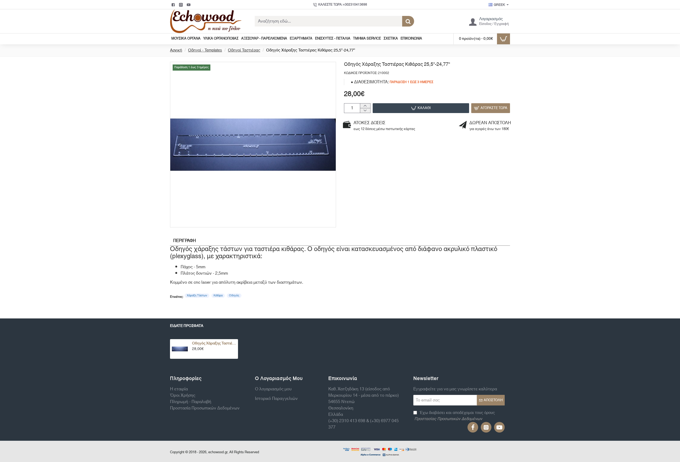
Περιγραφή (184, 241)
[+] (365, 105)
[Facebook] (174, 5)
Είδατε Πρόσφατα (186, 326)
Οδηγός (234, 295)
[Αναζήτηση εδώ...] (408, 21)
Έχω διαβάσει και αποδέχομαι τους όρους (454, 416)
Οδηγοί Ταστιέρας (244, 51)
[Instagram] (181, 5)
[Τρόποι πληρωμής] (380, 451)
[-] (365, 110)
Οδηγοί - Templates (205, 51)
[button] (421, 108)
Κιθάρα (218, 295)
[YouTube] (189, 5)
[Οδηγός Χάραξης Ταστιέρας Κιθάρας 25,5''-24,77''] (180, 349)
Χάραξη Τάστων (197, 295)
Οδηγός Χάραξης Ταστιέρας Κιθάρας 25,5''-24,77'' (214, 343)
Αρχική (176, 51)
